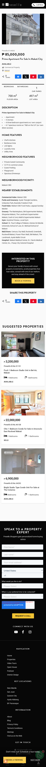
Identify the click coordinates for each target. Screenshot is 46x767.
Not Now (35, 760)
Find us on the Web (14, 736)
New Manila (11, 688)
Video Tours (11, 663)
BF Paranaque (13, 703)
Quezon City (12, 696)
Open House (12, 667)
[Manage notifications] (6, 761)
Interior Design (13, 675)
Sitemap (10, 732)
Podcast (10, 671)
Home (9, 656)
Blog (9, 720)
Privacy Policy (12, 724)
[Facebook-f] (23, 632)
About (9, 717)
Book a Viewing (14, 760)
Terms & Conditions (14, 728)
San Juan (11, 692)
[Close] (45, 748)
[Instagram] (30, 632)
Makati (7, 70)
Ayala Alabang (13, 700)
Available (6, 64)
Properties (11, 659)
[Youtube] (16, 632)
